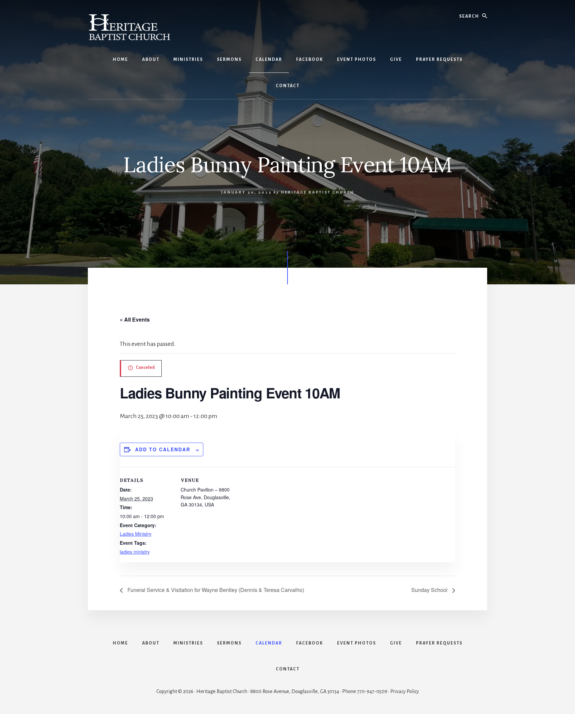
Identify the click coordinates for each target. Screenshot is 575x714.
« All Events (135, 319)
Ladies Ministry (135, 533)
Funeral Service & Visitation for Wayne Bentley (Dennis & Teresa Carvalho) (215, 590)
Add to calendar (162, 449)
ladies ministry (135, 551)
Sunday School (430, 590)
